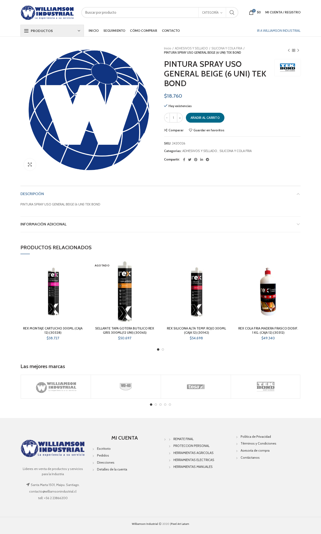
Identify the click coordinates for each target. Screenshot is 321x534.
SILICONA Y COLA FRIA (226, 48)
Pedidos (103, 455)
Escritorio (104, 448)
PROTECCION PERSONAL (191, 446)
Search (232, 12)
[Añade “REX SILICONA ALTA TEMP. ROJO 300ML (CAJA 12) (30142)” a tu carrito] (225, 277)
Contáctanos (250, 457)
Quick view (82, 288)
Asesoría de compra (255, 450)
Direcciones (105, 462)
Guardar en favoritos (208, 130)
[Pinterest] (196, 160)
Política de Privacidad (256, 436)
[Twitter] (190, 160)
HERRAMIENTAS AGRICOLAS (193, 453)
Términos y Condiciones (258, 443)
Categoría (210, 12)
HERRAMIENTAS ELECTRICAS (193, 460)
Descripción (32, 194)
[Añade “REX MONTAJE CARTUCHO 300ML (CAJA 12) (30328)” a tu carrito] (82, 277)
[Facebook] (184, 160)
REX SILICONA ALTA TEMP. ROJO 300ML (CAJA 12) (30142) (196, 330)
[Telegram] (207, 160)
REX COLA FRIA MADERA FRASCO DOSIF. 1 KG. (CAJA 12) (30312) (268, 330)
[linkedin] (201, 160)
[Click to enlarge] (30, 164)
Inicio (167, 48)
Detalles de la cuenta (112, 469)
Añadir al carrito (205, 118)
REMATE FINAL (183, 439)
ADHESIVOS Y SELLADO (191, 48)
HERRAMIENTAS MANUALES (193, 467)
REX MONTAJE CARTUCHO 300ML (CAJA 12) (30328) (52, 330)
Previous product (288, 50)
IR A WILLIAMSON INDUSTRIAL (279, 30)
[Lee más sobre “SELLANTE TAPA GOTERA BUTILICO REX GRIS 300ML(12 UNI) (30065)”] (153, 277)
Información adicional (43, 224)
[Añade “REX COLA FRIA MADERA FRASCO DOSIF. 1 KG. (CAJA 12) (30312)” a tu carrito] (297, 277)
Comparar (176, 130)
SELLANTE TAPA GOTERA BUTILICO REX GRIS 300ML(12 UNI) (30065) (124, 330)
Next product (298, 50)
